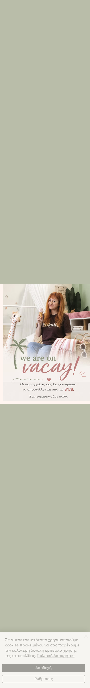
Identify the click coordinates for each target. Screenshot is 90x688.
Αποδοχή (44, 668)
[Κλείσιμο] (83, 639)
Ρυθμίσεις (43, 679)
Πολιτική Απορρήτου (55, 656)
